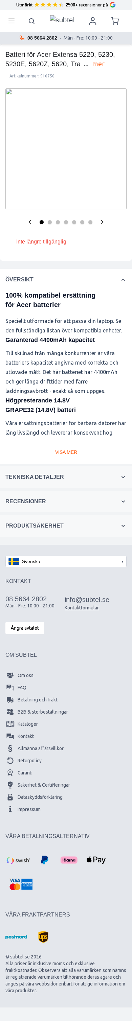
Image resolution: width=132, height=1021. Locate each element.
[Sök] (31, 21)
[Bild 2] (50, 222)
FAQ (22, 687)
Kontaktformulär (82, 607)
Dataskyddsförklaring (40, 797)
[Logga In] (92, 21)
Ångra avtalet (25, 628)
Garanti (25, 772)
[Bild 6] (82, 222)
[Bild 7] (90, 222)
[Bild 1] (42, 222)
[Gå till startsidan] (62, 19)
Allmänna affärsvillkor (41, 748)
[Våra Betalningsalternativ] (17, 860)
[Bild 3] (58, 222)
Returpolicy (30, 760)
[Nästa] (101, 222)
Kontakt (26, 736)
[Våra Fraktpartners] (16, 937)
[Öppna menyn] (13, 21)
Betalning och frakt (38, 699)
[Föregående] (30, 222)
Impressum (29, 809)
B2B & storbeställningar (43, 712)
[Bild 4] (66, 222)
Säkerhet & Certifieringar (44, 785)
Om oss (26, 675)
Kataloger (28, 724)
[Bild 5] (74, 222)
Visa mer (66, 452)
